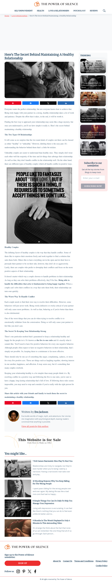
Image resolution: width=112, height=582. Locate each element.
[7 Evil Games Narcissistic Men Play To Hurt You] (18, 469)
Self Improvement (23, 11)
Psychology (80, 11)
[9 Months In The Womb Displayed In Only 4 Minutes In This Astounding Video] (18, 528)
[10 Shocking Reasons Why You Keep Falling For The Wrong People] (18, 488)
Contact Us (67, 561)
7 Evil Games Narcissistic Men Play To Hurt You (53, 461)
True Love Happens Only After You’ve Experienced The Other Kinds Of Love (92, 118)
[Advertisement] (56, 34)
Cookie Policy (101, 566)
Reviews (94, 11)
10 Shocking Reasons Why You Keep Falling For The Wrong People (51, 482)
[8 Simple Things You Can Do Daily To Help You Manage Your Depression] (18, 508)
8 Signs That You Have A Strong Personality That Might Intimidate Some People (93, 69)
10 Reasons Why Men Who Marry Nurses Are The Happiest (91, 102)
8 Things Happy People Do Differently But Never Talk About (91, 85)
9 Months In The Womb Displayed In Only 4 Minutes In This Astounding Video (51, 521)
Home (7, 16)
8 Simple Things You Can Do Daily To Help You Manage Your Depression (52, 502)
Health (40, 11)
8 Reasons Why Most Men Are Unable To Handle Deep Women (92, 151)
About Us (57, 561)
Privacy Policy (101, 561)
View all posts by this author (34, 426)
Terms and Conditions (84, 561)
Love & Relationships (58, 11)
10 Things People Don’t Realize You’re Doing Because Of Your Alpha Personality (92, 135)
